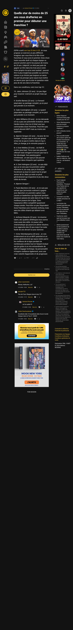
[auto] (61, 10)
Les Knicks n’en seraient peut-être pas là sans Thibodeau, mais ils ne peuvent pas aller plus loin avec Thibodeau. (63, 208)
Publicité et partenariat (62, 330)
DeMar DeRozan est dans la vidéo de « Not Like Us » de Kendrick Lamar (64, 159)
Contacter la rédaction (62, 329)
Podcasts (5, 37)
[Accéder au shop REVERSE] (65, 10)
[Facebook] (5, 66)
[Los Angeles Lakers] (63, 59)
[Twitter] (8, 66)
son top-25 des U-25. (32, 50)
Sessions (5, 42)
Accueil (5, 22)
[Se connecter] (70, 10)
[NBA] (63, 54)
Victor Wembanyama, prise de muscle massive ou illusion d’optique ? (63, 125)
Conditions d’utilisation (62, 336)
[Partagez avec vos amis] (37, 258)
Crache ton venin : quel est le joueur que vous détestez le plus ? (63, 219)
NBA (18, 8)
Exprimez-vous (31, 275)
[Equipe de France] (63, 74)
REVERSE (5, 47)
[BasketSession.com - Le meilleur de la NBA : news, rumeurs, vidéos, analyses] (5, 12)
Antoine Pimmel (27, 301)
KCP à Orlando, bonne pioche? (63, 132)
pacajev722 (21, 291)
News (5, 27)
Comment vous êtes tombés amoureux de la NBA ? (63, 199)
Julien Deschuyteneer (25, 311)
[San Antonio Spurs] (63, 69)
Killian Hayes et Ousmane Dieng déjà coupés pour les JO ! (63, 118)
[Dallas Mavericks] (63, 64)
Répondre (30, 287)
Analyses (5, 32)
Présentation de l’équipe (62, 334)
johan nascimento (23, 282)
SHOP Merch (5, 52)
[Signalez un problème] (39, 287)
